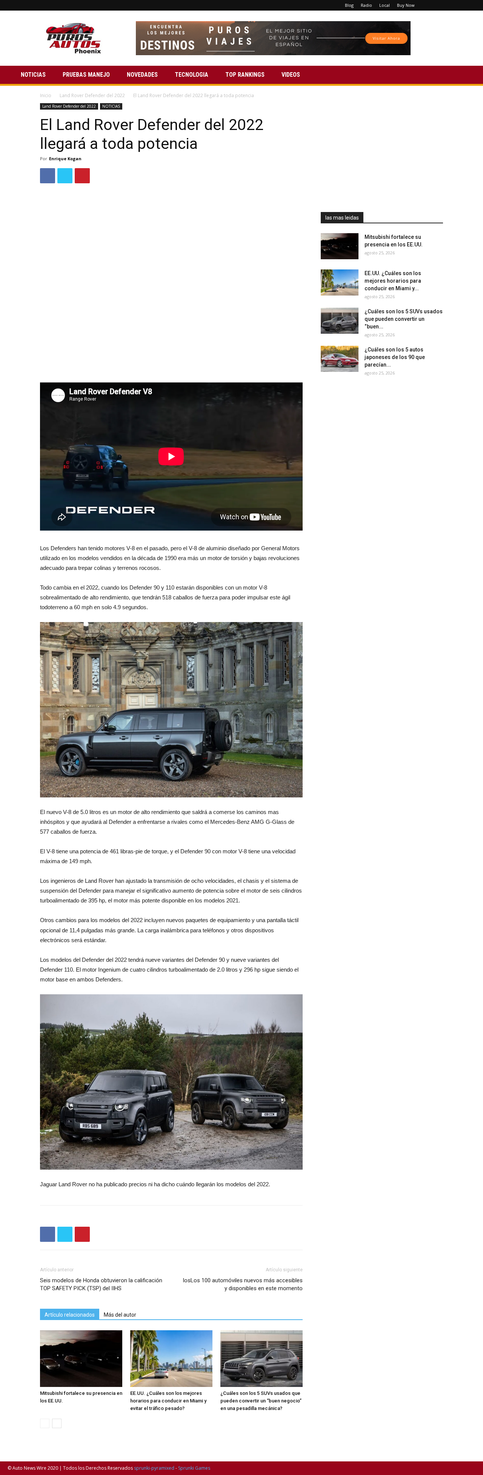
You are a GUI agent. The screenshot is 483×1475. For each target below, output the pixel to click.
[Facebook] (432, 5)
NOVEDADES (142, 74)
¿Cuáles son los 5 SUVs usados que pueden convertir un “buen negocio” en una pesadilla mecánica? (260, 1400)
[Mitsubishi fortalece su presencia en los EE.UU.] (81, 1358)
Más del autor (120, 1315)
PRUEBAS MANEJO (86, 74)
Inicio (45, 95)
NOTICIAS (33, 74)
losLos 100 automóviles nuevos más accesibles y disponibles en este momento (243, 1284)
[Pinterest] (445, 5)
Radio (366, 5)
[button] (466, 75)
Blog (349, 5)
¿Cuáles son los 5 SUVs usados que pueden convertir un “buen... (404, 319)
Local (384, 5)
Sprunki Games (194, 1468)
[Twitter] (457, 5)
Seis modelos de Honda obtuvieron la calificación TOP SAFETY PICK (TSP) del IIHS (101, 1284)
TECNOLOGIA (191, 74)
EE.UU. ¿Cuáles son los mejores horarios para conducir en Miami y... (393, 280)
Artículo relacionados (70, 1315)
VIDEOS (290, 74)
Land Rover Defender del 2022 (92, 95)
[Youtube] (469, 5)
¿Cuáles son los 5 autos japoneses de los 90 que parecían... (395, 357)
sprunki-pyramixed (154, 1468)
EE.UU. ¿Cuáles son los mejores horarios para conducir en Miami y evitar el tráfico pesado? (168, 1400)
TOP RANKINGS (245, 74)
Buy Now (406, 5)
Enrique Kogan (65, 158)
